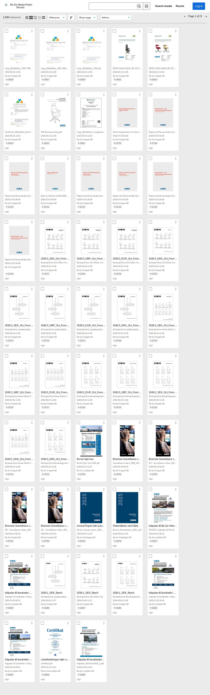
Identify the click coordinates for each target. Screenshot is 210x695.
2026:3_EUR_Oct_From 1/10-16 (130, 258)
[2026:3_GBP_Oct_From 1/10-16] (91, 240)
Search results (163, 6)
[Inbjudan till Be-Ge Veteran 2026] (163, 507)
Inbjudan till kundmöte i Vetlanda (166, 592)
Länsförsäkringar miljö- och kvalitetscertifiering (65, 659)
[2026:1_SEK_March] (55, 574)
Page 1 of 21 (195, 16)
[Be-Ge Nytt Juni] (91, 440)
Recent (180, 6)
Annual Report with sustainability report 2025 (100, 526)
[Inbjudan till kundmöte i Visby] (19, 641)
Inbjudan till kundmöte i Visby (20, 659)
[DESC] (71, 17)
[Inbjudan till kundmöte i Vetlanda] (163, 574)
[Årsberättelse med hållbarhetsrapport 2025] (127, 507)
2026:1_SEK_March (51, 592)
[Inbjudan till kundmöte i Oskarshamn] (19, 574)
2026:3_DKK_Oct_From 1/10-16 (166, 258)
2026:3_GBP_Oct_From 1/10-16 (94, 258)
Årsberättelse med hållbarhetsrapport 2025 (135, 526)
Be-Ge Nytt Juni (85, 459)
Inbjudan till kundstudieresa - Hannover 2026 (100, 659)
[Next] (206, 16)
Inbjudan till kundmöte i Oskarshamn (24, 592)
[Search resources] (139, 6)
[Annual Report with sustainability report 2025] (91, 507)
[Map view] (43, 17)
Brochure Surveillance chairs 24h (130, 459)
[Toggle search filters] (146, 6)
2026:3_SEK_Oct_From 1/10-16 (58, 258)
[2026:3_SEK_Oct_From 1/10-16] (55, 240)
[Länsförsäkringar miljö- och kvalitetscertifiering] (55, 641)
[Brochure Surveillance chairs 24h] (127, 440)
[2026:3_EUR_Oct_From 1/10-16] (127, 240)
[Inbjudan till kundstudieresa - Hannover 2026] (91, 641)
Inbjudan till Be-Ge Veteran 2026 (166, 526)
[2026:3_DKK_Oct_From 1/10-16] (163, 240)
